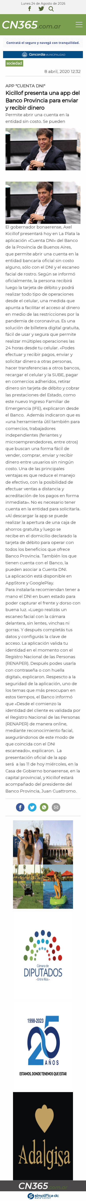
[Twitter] (32, 807)
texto (32, 9)
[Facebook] (20, 807)
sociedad (14, 63)
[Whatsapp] (44, 807)
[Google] (56, 807)
